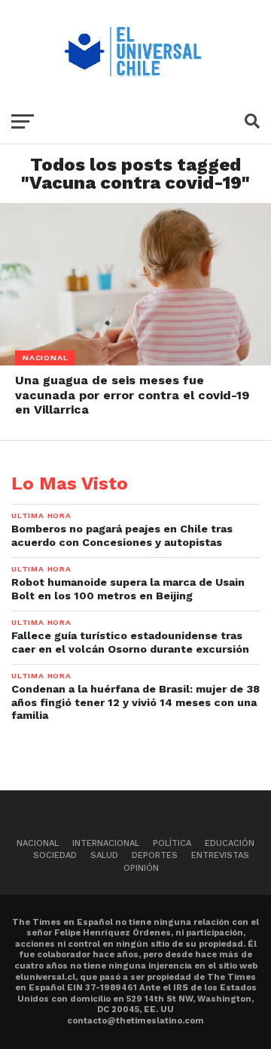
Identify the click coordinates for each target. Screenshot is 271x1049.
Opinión (141, 868)
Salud (104, 855)
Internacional (105, 843)
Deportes (155, 855)
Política (172, 843)
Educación (229, 843)
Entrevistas (220, 855)
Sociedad (55, 855)
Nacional (38, 843)
